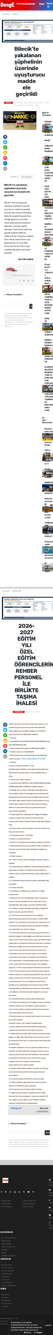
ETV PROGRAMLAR (26, 4)
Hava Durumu (6, 1265)
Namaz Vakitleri (7, 1271)
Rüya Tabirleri (6, 1303)
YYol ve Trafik (6, 1268)
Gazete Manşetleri (8, 1285)
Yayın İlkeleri (6, 1204)
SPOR (3, 1253)
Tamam (39, 1332)
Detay (28, 1332)
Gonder (31, 306)
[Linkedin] (20, 1192)
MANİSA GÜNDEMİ (8, 1256)
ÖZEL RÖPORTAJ (8, 1247)
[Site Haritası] (30, 1192)
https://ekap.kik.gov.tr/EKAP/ (33, 759)
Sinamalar (5, 1277)
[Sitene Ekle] (34, 1192)
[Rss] (25, 1192)
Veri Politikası (6, 1207)
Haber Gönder (28, 1207)
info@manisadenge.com (21, 275)
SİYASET (4, 1250)
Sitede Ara (5, 1295)
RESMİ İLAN (16, 591)
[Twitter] (7, 1192)
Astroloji (4, 1306)
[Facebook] (2, 1192)
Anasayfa (6, 14)
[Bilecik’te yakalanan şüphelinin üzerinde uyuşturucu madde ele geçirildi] (19, 120)
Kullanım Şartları (29, 1201)
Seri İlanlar (5, 1280)
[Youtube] (16, 1192)
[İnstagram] (11, 1192)
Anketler (4, 1297)
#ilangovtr (16, 1108)
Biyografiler (6, 1300)
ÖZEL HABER (6, 1244)
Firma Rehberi (6, 1283)
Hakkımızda (6, 1201)
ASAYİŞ (15, 14)
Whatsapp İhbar (29, 1204)
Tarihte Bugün (7, 1274)
